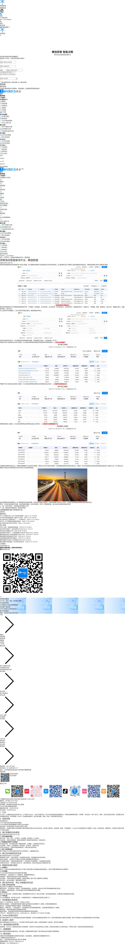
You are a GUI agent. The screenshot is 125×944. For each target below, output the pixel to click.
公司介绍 (2, 739)
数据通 (4, 108)
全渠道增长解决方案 (8, 229)
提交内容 (2, 84)
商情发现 (4, 105)
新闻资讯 (4, 249)
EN (22, 169)
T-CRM (4, 112)
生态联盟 (2, 717)
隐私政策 (2, 771)
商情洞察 (4, 103)
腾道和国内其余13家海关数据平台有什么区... (13, 534)
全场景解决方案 (6, 227)
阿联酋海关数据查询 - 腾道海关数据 (15, 508)
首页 (1, 257)
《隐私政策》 (14, 82)
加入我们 (4, 251)
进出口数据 (20, 804)
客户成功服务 (6, 235)
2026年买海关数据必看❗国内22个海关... (12, 517)
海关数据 (14, 804)
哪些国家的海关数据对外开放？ (9, 536)
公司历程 (4, 245)
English (2, 158)
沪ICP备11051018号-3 (11, 801)
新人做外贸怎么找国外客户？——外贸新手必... (13, 519)
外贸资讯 (6, 257)
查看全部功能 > (4, 203)
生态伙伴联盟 (6, 241)
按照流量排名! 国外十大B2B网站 (9, 540)
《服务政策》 (23, 82)
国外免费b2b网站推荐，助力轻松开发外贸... (12, 542)
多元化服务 (3, 205)
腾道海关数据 (4, 307)
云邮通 (4, 110)
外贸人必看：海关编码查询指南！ (9, 527)
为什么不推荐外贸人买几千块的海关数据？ (12, 516)
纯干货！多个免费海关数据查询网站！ (11, 521)
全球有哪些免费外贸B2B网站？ (9, 538)
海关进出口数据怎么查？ (7, 531)
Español (2, 164)
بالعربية (2, 161)
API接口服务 (5, 116)
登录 (1, 166)
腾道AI (4, 101)
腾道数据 (9, 804)
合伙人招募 (3, 715)
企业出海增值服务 (7, 120)
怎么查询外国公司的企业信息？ (9, 523)
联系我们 (4, 247)
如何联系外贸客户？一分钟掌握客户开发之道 (13, 532)
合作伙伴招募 (6, 239)
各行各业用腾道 (6, 233)
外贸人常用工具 (6, 123)
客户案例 (2, 691)
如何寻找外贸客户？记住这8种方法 (10, 529)
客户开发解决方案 (7, 225)
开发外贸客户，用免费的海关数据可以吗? (17, 506)
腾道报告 (4, 118)
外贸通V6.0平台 (5, 177)
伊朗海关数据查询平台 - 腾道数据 (20, 257)
